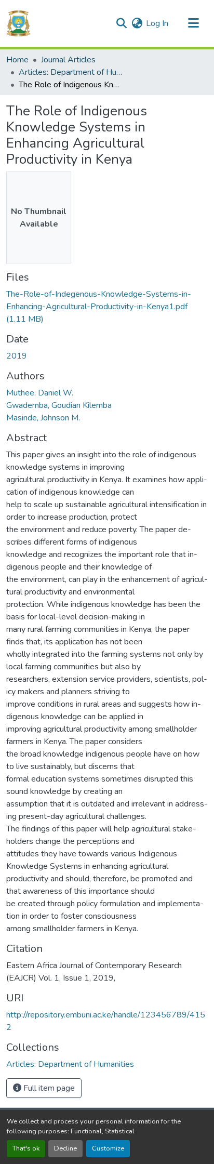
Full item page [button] (48, 1088)
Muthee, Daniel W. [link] (39, 393)
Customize (108, 1148)
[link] (107, 306)
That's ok (25, 1148)
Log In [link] (157, 23)
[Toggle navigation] (193, 23)
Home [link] (17, 59)
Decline (65, 1148)
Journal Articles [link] (68, 59)
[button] (18, 23)
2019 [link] (16, 356)
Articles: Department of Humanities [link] (71, 72)
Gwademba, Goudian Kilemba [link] (59, 405)
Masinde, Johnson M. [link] (43, 418)
